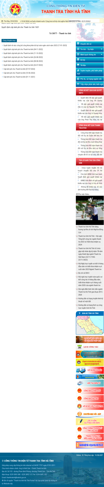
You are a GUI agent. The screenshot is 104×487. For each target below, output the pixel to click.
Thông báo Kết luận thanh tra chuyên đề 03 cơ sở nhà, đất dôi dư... (90, 154)
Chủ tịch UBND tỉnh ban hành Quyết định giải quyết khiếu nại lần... (90, 177)
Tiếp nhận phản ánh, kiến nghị (91, 84)
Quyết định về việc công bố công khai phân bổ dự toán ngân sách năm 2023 (35, 45)
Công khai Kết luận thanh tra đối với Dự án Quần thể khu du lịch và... (90, 135)
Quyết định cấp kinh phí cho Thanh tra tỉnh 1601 (20, 27)
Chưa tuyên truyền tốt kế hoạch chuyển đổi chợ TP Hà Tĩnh (90, 170)
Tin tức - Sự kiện (87, 49)
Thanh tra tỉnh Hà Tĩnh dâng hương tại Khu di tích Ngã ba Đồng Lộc (90, 230)
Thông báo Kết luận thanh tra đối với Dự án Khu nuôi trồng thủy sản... (90, 142)
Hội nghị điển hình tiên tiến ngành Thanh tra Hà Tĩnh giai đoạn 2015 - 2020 (90, 292)
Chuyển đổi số (85, 44)
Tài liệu (83, 65)
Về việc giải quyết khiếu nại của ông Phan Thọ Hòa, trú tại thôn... (90, 119)
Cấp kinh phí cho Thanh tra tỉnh (19, 69)
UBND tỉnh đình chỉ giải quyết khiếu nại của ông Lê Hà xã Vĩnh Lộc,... (90, 183)
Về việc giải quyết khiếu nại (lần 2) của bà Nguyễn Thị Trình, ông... (90, 107)
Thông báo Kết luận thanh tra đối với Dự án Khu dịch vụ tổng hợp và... (90, 148)
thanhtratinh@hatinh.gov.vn (16, 477)
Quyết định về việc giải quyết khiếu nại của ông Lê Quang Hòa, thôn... (90, 113)
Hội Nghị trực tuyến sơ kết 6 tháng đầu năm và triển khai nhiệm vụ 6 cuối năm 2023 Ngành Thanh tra (90, 266)
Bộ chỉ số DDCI (83, 273)
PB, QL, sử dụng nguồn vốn (91, 79)
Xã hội (82, 60)
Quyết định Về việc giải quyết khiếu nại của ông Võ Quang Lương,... (90, 100)
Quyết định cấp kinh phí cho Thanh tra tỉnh (23, 49)
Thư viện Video (84, 194)
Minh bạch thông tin (88, 54)
